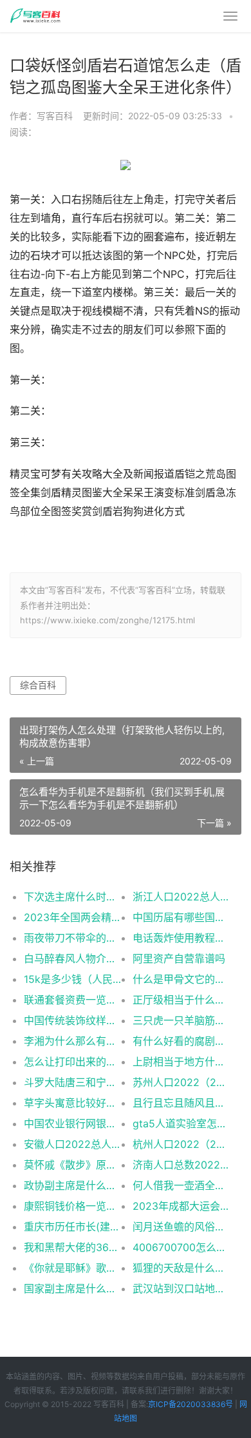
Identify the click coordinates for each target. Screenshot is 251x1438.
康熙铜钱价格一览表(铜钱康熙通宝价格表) (73, 1206)
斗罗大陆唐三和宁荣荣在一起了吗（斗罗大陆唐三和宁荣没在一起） (73, 1082)
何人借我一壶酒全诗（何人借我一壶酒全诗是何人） (181, 1185)
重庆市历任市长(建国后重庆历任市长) (73, 1226)
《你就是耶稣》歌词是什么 (73, 1267)
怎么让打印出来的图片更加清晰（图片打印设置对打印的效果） (73, 1061)
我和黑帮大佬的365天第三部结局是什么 (73, 1247)
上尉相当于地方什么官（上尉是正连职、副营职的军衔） (181, 1061)
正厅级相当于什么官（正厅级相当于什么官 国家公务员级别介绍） (181, 999)
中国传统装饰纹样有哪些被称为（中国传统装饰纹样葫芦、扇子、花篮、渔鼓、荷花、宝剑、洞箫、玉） (73, 1020)
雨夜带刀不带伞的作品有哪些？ (73, 937)
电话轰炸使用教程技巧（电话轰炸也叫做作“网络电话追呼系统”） (181, 937)
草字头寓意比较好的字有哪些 (73, 1102)
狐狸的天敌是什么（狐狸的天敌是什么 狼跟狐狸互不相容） (181, 1267)
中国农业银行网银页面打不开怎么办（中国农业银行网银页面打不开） (73, 1123)
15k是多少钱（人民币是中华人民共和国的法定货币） (73, 979)
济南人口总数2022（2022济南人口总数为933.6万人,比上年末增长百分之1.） (181, 1164)
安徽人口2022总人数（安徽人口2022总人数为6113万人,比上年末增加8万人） (73, 1144)
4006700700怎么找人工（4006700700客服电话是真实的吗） (181, 1247)
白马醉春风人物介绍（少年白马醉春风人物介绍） (73, 958)
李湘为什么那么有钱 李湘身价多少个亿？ (73, 1041)
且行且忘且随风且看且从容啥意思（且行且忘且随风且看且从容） (181, 1102)
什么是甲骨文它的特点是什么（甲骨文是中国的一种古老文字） (181, 979)
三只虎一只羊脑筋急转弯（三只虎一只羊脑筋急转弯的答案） (181, 1020)
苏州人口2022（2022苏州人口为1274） (181, 1082)
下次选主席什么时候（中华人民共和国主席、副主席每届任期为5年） (73, 896)
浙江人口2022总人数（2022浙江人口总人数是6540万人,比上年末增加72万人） (181, 896)
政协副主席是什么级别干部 (73, 1185)
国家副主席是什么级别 (73, 1288)
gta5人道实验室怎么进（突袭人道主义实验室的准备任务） (181, 1123)
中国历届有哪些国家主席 (181, 917)
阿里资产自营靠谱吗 (179, 958)
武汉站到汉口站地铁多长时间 (181, 1288)
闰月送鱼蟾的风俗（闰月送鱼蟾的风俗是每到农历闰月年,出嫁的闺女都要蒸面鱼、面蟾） (181, 1226)
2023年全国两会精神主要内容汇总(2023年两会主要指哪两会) (73, 917)
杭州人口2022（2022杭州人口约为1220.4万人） (181, 1144)
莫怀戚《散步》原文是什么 (73, 1164)
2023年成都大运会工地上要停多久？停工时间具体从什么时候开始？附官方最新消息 (181, 1206)
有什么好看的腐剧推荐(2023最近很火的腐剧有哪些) (181, 1041)
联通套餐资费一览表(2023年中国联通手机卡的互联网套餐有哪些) (73, 999)
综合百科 (38, 684)
